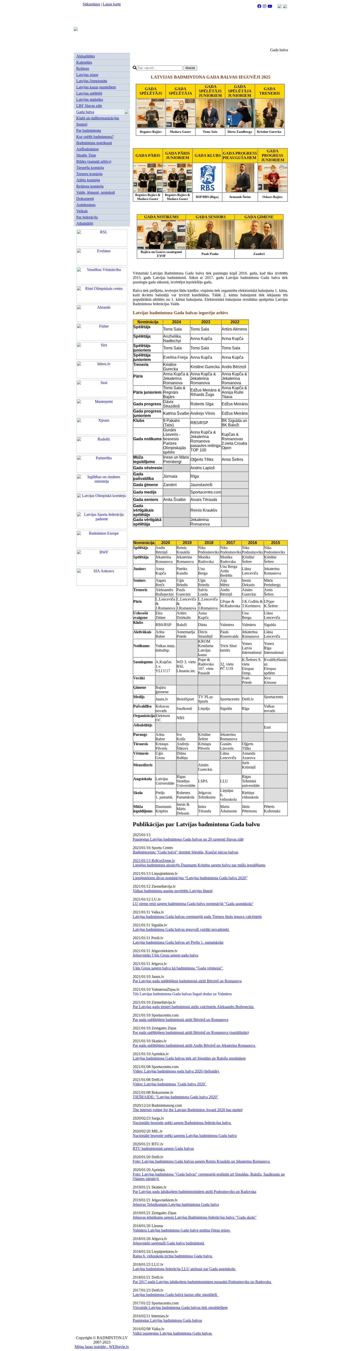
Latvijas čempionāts (91, 81)
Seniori (81, 124)
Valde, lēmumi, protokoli (95, 192)
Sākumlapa (91, 4)
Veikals (82, 211)
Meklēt (190, 68)
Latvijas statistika (89, 99)
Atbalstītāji (84, 223)
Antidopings (86, 205)
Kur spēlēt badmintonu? (95, 137)
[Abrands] (102, 321)
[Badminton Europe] (102, 547)
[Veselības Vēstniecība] (102, 283)
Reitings (82, 68)
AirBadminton (87, 149)
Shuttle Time (86, 155)
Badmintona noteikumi (94, 143)
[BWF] (102, 565)
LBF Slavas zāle (89, 106)
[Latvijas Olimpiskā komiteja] (102, 509)
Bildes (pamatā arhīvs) (93, 161)
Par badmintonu (88, 130)
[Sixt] (102, 358)
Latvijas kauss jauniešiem (96, 87)
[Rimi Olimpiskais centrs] (102, 302)
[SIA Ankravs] (102, 584)
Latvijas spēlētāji (89, 93)
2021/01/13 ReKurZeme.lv (154, 860)
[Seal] (102, 396)
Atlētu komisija (88, 180)
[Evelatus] (102, 264)
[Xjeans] (102, 434)
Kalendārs (84, 62)
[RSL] (102, 245)
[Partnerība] (102, 471)
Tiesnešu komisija (90, 167)
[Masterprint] (102, 415)
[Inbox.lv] (102, 377)
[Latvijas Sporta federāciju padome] (102, 528)
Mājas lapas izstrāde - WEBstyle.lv (102, 1347)
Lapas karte (112, 4)
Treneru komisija (89, 174)
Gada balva (85, 112)
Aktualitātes (85, 56)
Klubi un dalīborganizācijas (97, 118)
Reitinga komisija (90, 186)
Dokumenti (85, 198)
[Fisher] (102, 339)
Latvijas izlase (87, 75)
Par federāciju (87, 217)
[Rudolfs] (102, 452)
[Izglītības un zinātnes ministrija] (102, 490)
